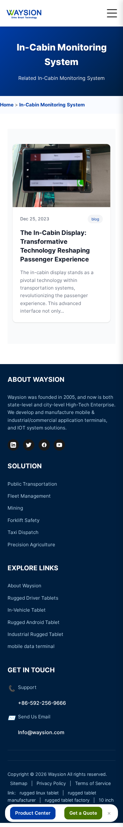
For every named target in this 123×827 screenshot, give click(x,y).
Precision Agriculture (31, 545)
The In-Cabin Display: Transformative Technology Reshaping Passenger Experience (55, 246)
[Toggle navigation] (112, 13)
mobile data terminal (31, 646)
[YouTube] (59, 445)
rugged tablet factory (67, 800)
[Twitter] (28, 445)
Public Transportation (32, 484)
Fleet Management (29, 496)
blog (95, 219)
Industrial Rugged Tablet (35, 634)
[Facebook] (44, 445)
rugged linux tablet (39, 792)
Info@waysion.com (41, 732)
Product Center (32, 813)
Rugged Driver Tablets (33, 598)
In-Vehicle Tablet (27, 610)
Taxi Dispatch (23, 532)
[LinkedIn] (13, 445)
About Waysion (24, 586)
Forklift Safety (23, 520)
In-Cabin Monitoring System (52, 105)
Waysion (57, 774)
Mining (15, 508)
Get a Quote (83, 813)
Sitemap (18, 783)
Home (7, 105)
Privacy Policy (51, 783)
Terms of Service (93, 783)
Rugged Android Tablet (34, 622)
